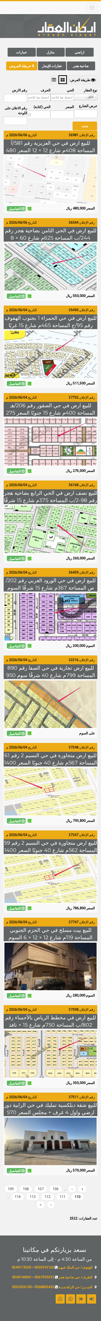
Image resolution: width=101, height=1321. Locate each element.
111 (61, 1197)
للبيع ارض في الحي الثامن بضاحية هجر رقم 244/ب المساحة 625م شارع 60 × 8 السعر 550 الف (50, 237)
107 (40, 1189)
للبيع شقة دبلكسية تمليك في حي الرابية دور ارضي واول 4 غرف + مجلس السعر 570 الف (50, 1112)
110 (75, 1198)
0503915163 (44, 1267)
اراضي (79, 52)
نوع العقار (90, 90)
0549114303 (21, 1267)
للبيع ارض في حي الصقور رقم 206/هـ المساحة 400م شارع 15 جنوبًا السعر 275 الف (50, 412)
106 (54, 1189)
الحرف (45, 90)
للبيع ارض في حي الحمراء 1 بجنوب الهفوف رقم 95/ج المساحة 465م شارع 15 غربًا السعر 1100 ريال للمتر (51, 325)
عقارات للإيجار (52, 66)
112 (46, 1197)
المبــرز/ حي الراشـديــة (75, 1287)
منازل (51, 52)
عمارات (21, 52)
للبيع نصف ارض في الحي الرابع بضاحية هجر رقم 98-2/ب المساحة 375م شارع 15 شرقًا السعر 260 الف (50, 500)
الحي (70, 90)
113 (31, 1197)
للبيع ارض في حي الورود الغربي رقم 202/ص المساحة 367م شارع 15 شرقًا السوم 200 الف (51, 587)
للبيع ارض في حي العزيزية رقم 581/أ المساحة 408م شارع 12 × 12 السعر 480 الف (50, 150)
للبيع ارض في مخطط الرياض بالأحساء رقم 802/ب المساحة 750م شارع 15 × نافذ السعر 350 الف (50, 1024)
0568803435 (44, 1287)
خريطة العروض (20, 66)
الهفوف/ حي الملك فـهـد (75, 1267)
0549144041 (22, 1277)
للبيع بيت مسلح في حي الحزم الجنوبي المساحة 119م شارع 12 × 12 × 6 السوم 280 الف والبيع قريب (50, 937)
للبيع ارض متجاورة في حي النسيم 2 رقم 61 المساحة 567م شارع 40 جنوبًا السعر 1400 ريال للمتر (50, 762)
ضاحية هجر (81, 66)
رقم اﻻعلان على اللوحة (16, 110)
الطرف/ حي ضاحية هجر (75, 1277)
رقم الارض (19, 90)
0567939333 (44, 1277)
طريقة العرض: (80, 80)
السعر (69, 107)
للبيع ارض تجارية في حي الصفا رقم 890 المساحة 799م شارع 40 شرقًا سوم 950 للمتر (50, 675)
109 (10, 1189)
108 (25, 1189)
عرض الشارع (88, 106)
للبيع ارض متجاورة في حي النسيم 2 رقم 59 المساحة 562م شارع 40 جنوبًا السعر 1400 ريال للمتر (50, 850)
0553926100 (22, 1287)
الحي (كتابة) (42, 107)
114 (17, 1197)
